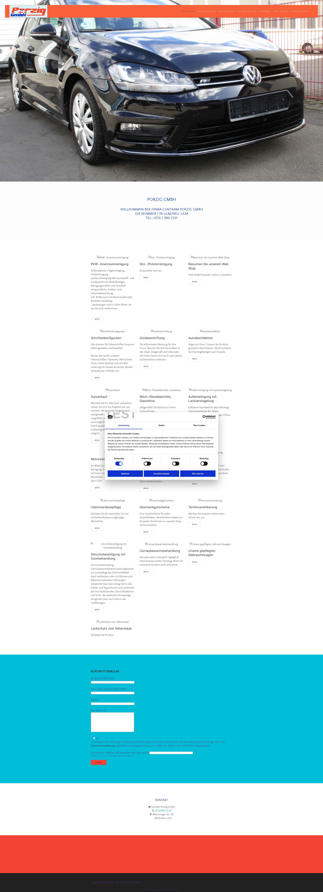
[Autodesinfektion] (210, 331)
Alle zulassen (198, 474)
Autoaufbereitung (206, 11)
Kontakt (285, 11)
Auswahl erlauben (161, 474)
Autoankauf (265, 11)
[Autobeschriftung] (161, 331)
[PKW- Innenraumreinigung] (112, 257)
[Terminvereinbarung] (210, 501)
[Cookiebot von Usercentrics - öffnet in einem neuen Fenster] (204, 417)
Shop (276, 11)
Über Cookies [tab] (199, 425)
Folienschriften (226, 11)
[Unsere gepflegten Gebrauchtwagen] (210, 544)
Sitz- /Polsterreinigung (156, 264)
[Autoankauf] (112, 390)
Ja (97, 738)
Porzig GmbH (188, 11)
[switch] (147, 464)
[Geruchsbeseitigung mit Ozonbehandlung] (113, 546)
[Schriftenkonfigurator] (112, 331)
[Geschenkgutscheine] (161, 501)
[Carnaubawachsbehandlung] (161, 544)
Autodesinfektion (200, 338)
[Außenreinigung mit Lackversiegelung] (210, 390)
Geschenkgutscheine (155, 507)
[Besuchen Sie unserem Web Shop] (210, 257)
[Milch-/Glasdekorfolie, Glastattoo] (161, 390)
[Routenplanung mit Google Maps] (161, 854)
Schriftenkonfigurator (106, 338)
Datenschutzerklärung (102, 745)
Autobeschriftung (247, 11)
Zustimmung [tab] (123, 425)
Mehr (97, 319)
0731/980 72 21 (162, 810)
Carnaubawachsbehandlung (160, 551)
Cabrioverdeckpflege (106, 507)
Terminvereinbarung (202, 507)
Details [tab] (161, 425)
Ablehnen (125, 474)
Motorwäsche (100, 459)
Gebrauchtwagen (300, 11)
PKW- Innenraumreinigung (109, 264)
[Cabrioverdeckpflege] (112, 501)
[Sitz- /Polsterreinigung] (161, 257)
